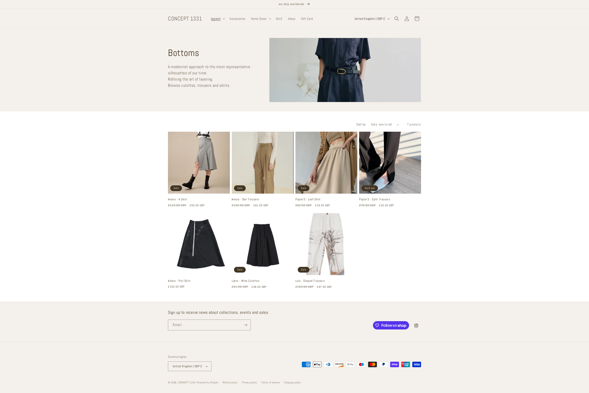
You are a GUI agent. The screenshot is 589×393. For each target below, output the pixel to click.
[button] (217, 18)
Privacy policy (249, 382)
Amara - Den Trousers (245, 199)
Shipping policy (292, 382)
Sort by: (361, 124)
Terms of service (270, 382)
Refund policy (230, 382)
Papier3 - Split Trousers (374, 199)
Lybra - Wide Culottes (246, 281)
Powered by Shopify (207, 382)
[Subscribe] (245, 325)
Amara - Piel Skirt (179, 281)
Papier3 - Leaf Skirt (308, 199)
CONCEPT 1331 (187, 382)
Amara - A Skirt (177, 199)
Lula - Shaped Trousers (310, 281)
